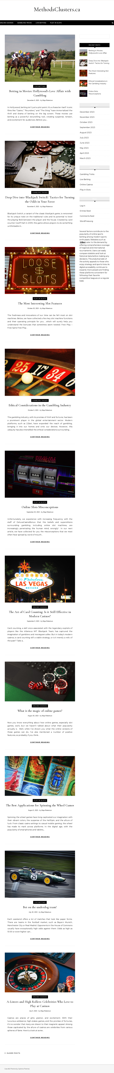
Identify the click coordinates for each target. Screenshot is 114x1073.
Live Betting (41, 23)
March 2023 (85, 158)
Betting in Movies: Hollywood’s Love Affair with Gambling (98, 52)
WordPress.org (86, 221)
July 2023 (84, 138)
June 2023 (84, 143)
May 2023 (84, 148)
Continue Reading (40, 127)
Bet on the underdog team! (40, 907)
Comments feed (87, 216)
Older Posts (13, 1053)
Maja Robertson (48, 100)
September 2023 (87, 127)
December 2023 (87, 112)
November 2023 (87, 117)
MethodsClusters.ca (57, 9)
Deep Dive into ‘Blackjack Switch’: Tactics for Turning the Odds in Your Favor (99, 62)
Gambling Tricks (24, 23)
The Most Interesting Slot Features (40, 303)
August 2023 (86, 132)
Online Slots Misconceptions (40, 507)
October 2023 (86, 122)
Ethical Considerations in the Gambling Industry (40, 405)
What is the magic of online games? (40, 711)
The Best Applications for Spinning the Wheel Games (40, 805)
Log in (82, 206)
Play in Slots (56, 23)
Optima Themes (24, 1069)
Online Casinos (6, 23)
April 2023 (84, 153)
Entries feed (85, 211)
